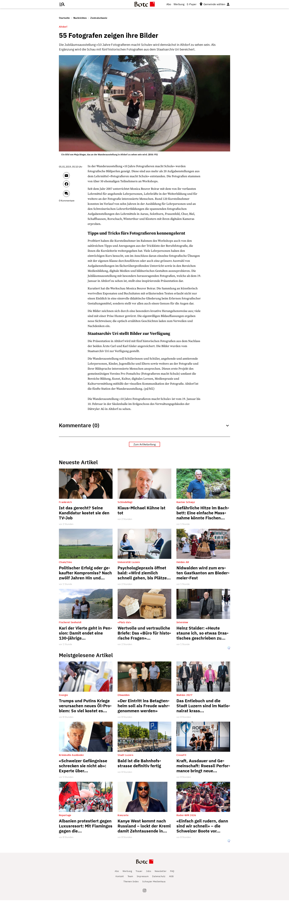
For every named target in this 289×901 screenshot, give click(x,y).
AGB (171, 876)
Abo (168, 4)
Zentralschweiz (98, 17)
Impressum (143, 876)
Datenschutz (158, 876)
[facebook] (75, 185)
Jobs (148, 871)
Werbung (179, 4)
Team (130, 876)
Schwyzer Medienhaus (154, 881)
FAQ (172, 871)
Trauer (139, 871)
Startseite (64, 17)
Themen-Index (131, 881)
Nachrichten (80, 17)
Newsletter (160, 871)
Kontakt (120, 876)
